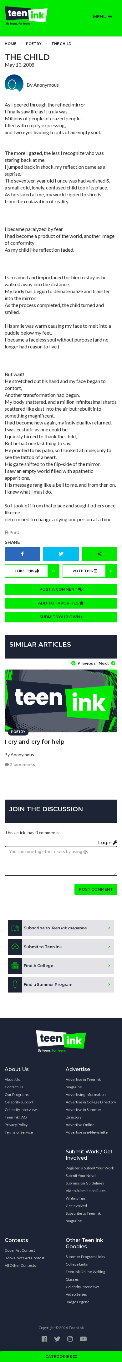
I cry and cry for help (34, 741)
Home (10, 43)
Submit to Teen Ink (43, 946)
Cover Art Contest (20, 1250)
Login (105, 842)
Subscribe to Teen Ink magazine (83, 1217)
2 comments (22, 764)
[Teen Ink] (30, 15)
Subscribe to (55, 928)
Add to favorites (58, 603)
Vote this (93, 571)
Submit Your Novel (81, 1175)
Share (12, 542)
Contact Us (14, 1087)
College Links (77, 1264)
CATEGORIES (59, 1356)
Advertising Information (86, 1094)
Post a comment (58, 589)
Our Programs (17, 1094)
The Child (61, 43)
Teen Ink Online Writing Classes (85, 1275)
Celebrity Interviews (21, 1109)
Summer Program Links (85, 1256)
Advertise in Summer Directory (83, 1113)
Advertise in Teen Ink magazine (83, 1083)
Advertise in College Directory (91, 1102)
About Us (12, 1079)
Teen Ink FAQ (16, 1117)
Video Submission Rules (86, 1190)
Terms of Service (19, 1132)
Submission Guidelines (85, 1183)
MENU (100, 16)
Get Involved (76, 1205)
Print (13, 532)
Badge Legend (77, 1301)
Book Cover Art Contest (24, 1257)
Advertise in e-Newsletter (87, 1132)
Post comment (96, 889)
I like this (35, 571)
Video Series (76, 1294)
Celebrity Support (19, 1102)
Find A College (38, 965)
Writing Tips (76, 1198)
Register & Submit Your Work (90, 1168)
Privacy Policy (16, 1124)
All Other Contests (20, 1265)
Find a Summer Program (48, 984)
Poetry (34, 43)
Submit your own (60, 617)
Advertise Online (80, 1124)
